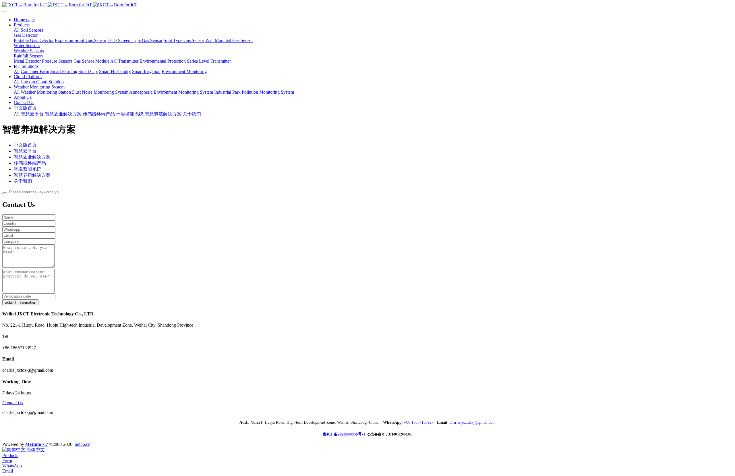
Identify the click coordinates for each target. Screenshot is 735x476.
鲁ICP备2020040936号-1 (345, 434)
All (17, 30)
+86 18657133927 (419, 422)
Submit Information (20, 302)
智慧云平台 (25, 151)
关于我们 (23, 181)
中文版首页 (25, 144)
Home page (24, 19)
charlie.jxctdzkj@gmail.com (473, 422)
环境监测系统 (27, 169)
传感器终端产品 (30, 163)
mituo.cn (82, 444)
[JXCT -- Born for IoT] (367, 4)
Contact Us (12, 402)
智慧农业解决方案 (32, 157)
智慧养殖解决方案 (32, 175)
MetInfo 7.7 (36, 444)
